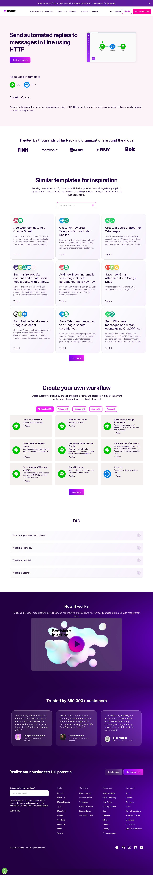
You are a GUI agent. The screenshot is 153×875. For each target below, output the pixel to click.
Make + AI (61, 798)
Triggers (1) (63, 409)
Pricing (95, 11)
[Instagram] (123, 847)
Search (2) (95, 409)
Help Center (107, 802)
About (128, 793)
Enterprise (61, 824)
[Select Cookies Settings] (5, 871)
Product (60, 793)
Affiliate (105, 820)
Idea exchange (85, 811)
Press (128, 806)
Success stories (85, 798)
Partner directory (86, 806)
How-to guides (85, 793)
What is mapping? (21, 573)
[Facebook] (117, 847)
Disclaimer (130, 820)
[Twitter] (129, 847)
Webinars (106, 815)
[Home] (9, 11)
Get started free (142, 11)
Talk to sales (115, 11)
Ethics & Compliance (134, 829)
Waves (60, 833)
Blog (104, 811)
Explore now (109, 3)
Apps (59, 806)
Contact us (130, 802)
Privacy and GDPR (133, 815)
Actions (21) (80, 409)
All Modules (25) (45, 409)
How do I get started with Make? (29, 535)
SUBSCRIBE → (16, 811)
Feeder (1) (111, 409)
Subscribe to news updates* (22, 788)
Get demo (61, 820)
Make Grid (61, 811)
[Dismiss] (149, 3)
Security (106, 829)
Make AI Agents (63, 802)
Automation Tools (86, 815)
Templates (83, 802)
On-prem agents (109, 833)
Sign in (127, 11)
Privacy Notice (42, 805)
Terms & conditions (133, 811)
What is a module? (21, 560)
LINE (18, 85)
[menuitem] (37, 11)
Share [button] (27, 97)
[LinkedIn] (135, 847)
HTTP (33, 85)
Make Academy (109, 793)
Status (59, 829)
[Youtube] (141, 847)
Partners (106, 824)
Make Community (109, 798)
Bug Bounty (130, 824)
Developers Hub (109, 806)
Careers (129, 798)
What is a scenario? (22, 548)
